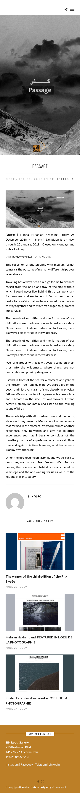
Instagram (12, 764)
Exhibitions (62, 179)
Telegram (41, 764)
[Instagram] (42, 781)
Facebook (27, 764)
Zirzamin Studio (59, 787)
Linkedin (54, 764)
